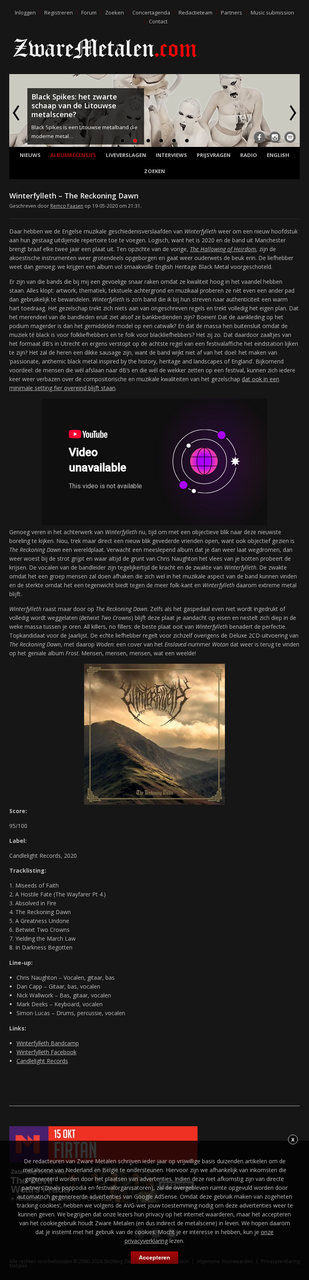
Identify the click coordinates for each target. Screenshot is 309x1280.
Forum (89, 12)
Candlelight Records (42, 1061)
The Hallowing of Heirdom (223, 249)
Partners (231, 12)
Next (292, 113)
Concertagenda (151, 12)
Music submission (272, 12)
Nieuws (30, 155)
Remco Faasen (66, 205)
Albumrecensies (73, 155)
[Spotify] (290, 137)
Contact (158, 21)
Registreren (58, 12)
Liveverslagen (126, 155)
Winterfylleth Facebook (46, 1052)
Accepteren (154, 1257)
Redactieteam (195, 12)
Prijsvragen (214, 155)
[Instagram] (274, 137)
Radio (248, 155)
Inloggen (25, 12)
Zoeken (114, 12)
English (278, 155)
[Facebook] (259, 137)
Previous (17, 113)
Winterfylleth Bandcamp (47, 1043)
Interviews (171, 155)
